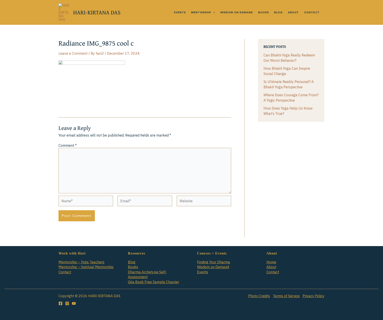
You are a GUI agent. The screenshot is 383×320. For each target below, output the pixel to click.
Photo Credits (259, 296)
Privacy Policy (313, 296)
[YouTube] (74, 303)
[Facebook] (61, 303)
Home (271, 262)
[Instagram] (67, 303)
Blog (131, 262)
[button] (213, 12)
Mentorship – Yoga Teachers (81, 262)
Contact (65, 272)
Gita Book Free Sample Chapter (153, 282)
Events (202, 272)
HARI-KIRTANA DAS (97, 12)
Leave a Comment (73, 53)
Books (133, 267)
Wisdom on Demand (213, 267)
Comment (68, 145)
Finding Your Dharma (213, 262)
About (271, 267)
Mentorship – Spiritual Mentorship (86, 267)
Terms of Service (286, 296)
